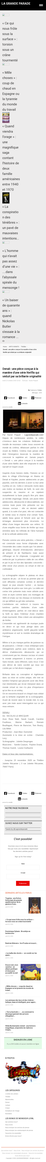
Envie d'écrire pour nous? (13, 1136)
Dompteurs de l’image (12, 1111)
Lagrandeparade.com (33, 435)
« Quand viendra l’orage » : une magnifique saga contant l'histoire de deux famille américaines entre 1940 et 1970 (11, 158)
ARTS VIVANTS (14, 346)
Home (5, 346)
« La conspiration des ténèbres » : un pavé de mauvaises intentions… (10, 222)
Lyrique (7, 1105)
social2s (10, 407)
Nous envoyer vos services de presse (17, 1127)
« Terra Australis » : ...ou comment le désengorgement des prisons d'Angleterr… (19, 1014)
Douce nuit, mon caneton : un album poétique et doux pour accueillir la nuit (11, 969)
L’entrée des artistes (11, 1094)
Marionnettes (9, 1099)
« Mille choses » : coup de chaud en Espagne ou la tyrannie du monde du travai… (19, 988)
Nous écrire (9, 1125)
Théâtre (23, 346)
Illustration (8, 1113)
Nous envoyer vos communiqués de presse (19, 1130)
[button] (9, 397)
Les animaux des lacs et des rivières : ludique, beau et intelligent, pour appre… (20, 1001)
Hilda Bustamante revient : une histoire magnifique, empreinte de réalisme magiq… (20, 1028)
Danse (7, 1102)
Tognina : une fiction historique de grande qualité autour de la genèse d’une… (13, 901)
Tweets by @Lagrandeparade (16, 829)
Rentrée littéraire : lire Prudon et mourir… (21, 943)
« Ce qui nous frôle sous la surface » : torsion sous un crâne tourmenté (19, 920)
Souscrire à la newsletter (13, 1133)
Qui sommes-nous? (11, 1122)
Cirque (7, 1108)
